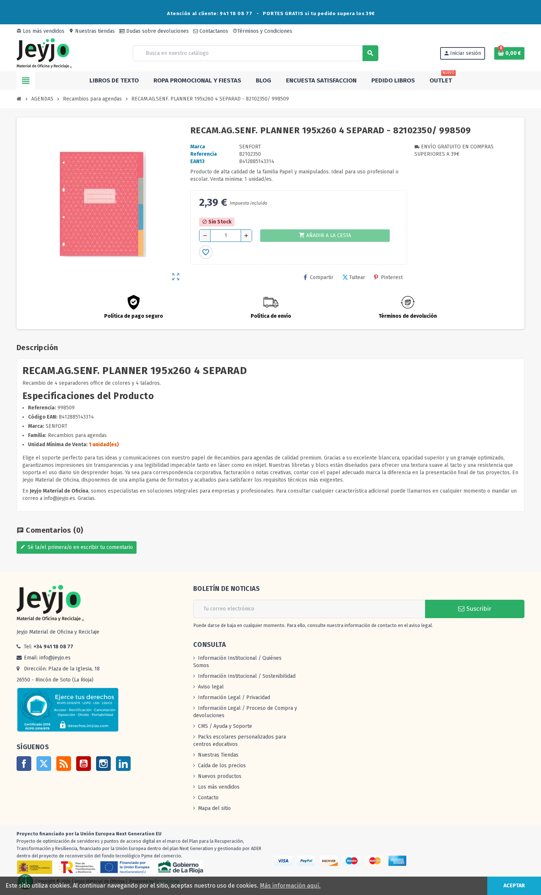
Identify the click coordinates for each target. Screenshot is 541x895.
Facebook (24, 763)
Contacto (208, 797)
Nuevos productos (219, 776)
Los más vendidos (40, 31)
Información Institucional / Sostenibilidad (247, 676)
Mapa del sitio (214, 808)
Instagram (103, 763)
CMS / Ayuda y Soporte (225, 726)
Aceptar (514, 885)
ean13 (197, 161)
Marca (197, 147)
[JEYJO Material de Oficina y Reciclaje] (44, 53)
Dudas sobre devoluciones (157, 31)
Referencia (203, 154)
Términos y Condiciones (262, 31)
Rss (63, 763)
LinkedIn (123, 763)
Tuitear (357, 277)
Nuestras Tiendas (218, 755)
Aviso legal (211, 687)
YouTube (83, 763)
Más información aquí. (290, 885)
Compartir (321, 277)
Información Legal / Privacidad (234, 697)
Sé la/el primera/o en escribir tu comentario (76, 547)
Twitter (43, 763)
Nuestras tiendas (92, 31)
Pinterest (392, 277)
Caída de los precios (222, 765)
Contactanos (213, 31)
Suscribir (477, 609)
